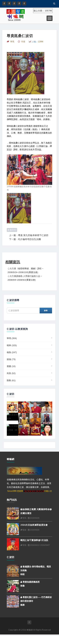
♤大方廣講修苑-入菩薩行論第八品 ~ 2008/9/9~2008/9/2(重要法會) (25, 278)
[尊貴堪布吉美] (12, 416)
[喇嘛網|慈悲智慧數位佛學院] (9, 3)
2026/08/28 (34, 530)
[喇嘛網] (19, 3)
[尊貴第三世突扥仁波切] (46, 430)
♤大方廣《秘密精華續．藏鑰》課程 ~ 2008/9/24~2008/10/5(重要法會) (25, 270)
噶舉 (12, 345)
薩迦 (11, 359)
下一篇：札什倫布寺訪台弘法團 (25, 239)
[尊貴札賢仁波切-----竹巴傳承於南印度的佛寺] (13, 601)
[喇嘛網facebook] (29, 622)
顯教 (11, 380)
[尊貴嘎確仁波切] (46, 418)
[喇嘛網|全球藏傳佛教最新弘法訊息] (14, 3)
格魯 (12, 352)
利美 (11, 373)
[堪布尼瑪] (23, 430)
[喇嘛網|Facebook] (4, 3)
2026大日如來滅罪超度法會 (34, 525)
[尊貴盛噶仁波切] (46, 407)
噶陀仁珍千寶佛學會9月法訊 (34, 540)
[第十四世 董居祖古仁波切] (35, 430)
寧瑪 (12, 338)
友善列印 (11, 230)
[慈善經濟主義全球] (24, 3)
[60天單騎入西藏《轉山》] (12, 430)
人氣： (37, 41)
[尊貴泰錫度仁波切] (12, 407)
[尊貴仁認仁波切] (23, 407)
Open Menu (49, 18)
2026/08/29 (34, 518)
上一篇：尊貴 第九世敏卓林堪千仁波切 (28, 235)
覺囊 (11, 366)
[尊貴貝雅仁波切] (35, 418)
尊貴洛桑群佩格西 (31, 582)
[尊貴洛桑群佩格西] (13, 586)
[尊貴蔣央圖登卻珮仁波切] (35, 407)
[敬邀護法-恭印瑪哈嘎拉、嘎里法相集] (13, 570)
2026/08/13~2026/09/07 (39, 545)
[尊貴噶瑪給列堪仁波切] (23, 418)
